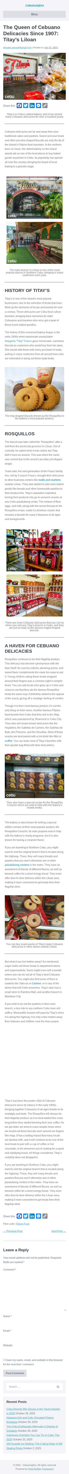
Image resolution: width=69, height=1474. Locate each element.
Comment (9, 1269)
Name (7, 1316)
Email (7, 1330)
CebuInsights (34, 5)
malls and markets (50, 480)
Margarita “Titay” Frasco (18, 341)
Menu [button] (34, 14)
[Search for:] (34, 1386)
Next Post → (59, 1231)
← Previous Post (12, 1231)
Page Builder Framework (40, 1469)
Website (8, 1345)
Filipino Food (22, 1223)
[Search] (58, 1387)
